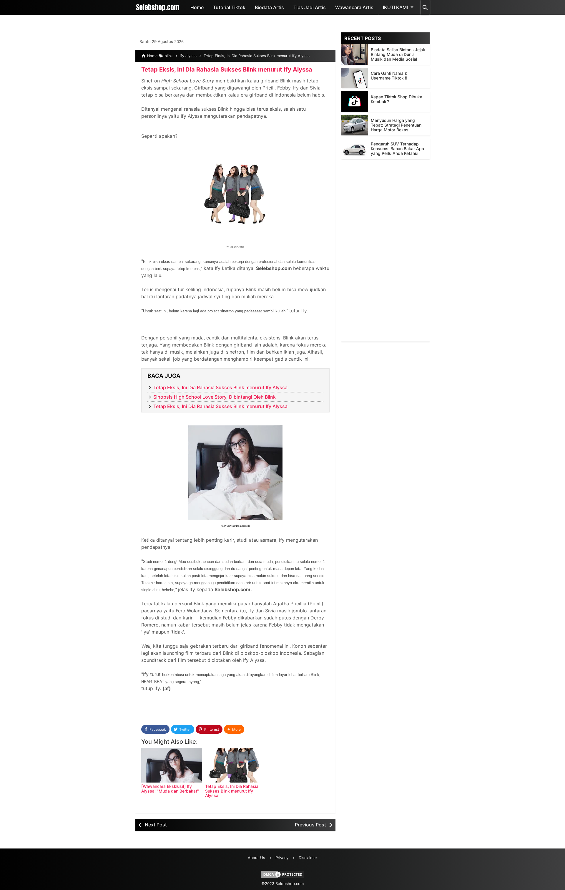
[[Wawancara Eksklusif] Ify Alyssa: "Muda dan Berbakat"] (171, 765)
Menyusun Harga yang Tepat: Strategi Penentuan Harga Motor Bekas (396, 125)
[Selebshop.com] (158, 7)
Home (197, 7)
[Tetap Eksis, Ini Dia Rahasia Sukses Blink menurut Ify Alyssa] (235, 765)
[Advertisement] (385, 253)
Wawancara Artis (354, 7)
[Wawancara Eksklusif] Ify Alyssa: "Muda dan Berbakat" (170, 788)
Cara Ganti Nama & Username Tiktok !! (389, 75)
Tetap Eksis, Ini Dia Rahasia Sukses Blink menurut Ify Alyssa (226, 69)
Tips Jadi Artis (309, 7)
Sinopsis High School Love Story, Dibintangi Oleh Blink (214, 397)
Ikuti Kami (395, 7)
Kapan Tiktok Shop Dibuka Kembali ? (396, 99)
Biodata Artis (269, 7)
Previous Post (310, 825)
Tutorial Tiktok (229, 7)
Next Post (156, 825)
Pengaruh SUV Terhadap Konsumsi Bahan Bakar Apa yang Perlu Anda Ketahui (397, 148)
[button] (234, 729)
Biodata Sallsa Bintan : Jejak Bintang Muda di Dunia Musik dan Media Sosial (398, 54)
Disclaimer (308, 857)
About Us (256, 857)
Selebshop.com (289, 883)
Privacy (281, 857)
